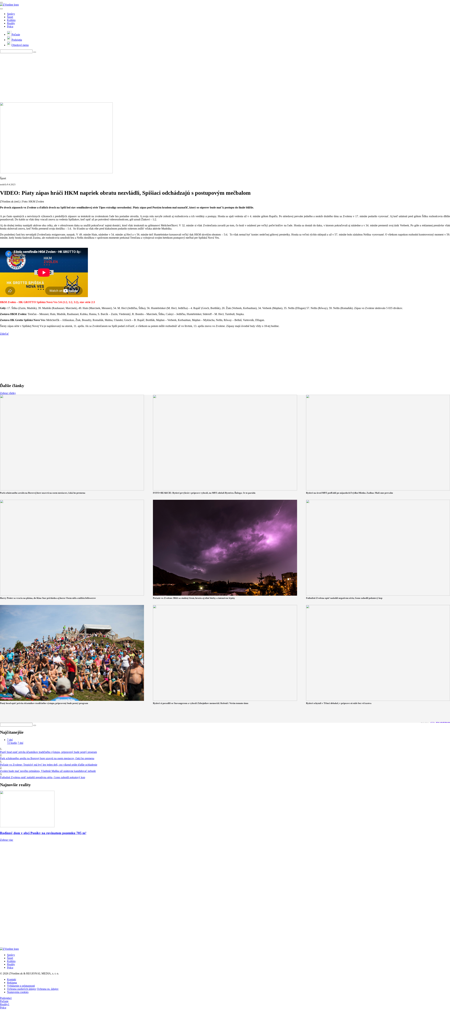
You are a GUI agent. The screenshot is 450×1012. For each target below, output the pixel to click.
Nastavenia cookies (17, 992)
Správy (11, 13)
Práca (10, 26)
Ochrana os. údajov (48, 988)
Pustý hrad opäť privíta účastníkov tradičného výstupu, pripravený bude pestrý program (48, 752)
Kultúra (11, 20)
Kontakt (11, 979)
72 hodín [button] (12, 742)
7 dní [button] (10, 739)
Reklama (12, 982)
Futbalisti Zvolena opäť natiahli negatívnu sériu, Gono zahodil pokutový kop (42, 777)
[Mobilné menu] (1, 2)
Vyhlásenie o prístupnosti (21, 985)
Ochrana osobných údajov (21, 988)
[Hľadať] (1, 8)
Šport (10, 16)
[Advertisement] (105, 77)
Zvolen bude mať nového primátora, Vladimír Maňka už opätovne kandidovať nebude (48, 770)
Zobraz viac (6, 839)
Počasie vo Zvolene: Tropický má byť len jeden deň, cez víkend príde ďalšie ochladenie (48, 764)
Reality (11, 23)
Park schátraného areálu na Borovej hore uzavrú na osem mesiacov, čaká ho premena (47, 758)
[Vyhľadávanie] (34, 52)
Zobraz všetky (8, 393)
